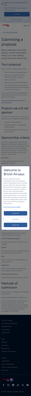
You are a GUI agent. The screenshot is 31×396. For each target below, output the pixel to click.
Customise (15, 219)
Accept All (15, 213)
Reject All (15, 225)
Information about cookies (12, 207)
